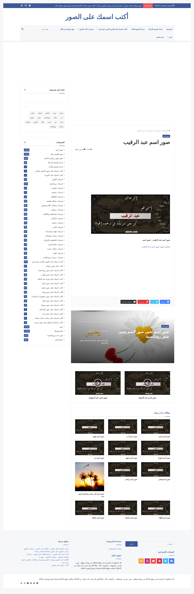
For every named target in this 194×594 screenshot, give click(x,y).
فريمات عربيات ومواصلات (53, 257)
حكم (55, 118)
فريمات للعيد (58, 253)
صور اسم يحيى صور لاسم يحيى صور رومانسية (144, 334)
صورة (32, 118)
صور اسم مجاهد (98, 518)
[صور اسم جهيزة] (155, 448)
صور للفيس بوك (56, 154)
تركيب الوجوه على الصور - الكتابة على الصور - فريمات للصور (46, 549)
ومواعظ (53, 126)
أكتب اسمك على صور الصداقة (51, 309)
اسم (54, 113)
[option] (122, 336)
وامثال (28, 122)
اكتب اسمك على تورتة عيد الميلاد (50, 279)
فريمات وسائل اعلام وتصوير (52, 205)
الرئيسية (169, 29)
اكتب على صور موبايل (54, 266)
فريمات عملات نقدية (55, 249)
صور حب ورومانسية (55, 335)
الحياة (40, 113)
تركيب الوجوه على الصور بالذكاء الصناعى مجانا (52, 551)
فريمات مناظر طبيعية (54, 201)
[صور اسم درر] (89, 448)
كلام (42, 122)
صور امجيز (160, 37)
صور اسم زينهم (131, 458)
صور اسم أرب (131, 436)
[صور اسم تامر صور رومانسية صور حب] (89, 476)
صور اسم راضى (131, 479)
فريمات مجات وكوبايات (54, 236)
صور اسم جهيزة (164, 458)
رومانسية (47, 118)
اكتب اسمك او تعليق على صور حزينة (48, 322)
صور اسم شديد (164, 436)
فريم (49, 122)
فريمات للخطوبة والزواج (53, 240)
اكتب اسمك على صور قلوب (52, 275)
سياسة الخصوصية (115, 549)
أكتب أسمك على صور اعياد (52, 283)
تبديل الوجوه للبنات (138, 29)
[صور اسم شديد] (155, 426)
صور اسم (157, 130)
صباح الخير (59, 340)
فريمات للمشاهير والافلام (53, 214)
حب (62, 118)
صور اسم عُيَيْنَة (164, 518)
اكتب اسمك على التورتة (53, 175)
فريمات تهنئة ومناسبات (54, 231)
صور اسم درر (99, 458)
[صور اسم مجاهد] (89, 508)
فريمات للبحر (58, 227)
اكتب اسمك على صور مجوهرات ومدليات (47, 296)
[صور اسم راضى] (122, 469)
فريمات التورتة (57, 188)
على (61, 122)
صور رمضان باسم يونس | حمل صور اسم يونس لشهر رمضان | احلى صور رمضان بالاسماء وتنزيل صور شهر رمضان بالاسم (97, 5)
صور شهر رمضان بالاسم (53, 158)
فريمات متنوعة (57, 192)
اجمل (61, 113)
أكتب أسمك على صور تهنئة (52, 292)
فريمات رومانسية (56, 183)
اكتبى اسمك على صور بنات (52, 314)
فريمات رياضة (57, 223)
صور (170, 37)
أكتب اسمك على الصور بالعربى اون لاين (113, 29)
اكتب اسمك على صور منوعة (52, 305)
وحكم (61, 126)
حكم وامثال (58, 331)
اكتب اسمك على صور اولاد (52, 301)
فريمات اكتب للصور (86, 29)
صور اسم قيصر (164, 479)
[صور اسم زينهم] (122, 448)
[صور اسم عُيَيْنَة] (155, 508)
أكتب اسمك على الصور (60, 565)
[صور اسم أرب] (122, 426)
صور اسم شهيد (98, 436)
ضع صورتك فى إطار (67, 29)
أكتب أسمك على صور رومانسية (50, 270)
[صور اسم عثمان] (122, 508)
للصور (36, 122)
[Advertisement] (97, 62)
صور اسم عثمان (131, 518)
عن (56, 122)
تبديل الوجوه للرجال (155, 29)
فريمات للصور (57, 179)
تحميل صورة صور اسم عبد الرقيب (156, 246)
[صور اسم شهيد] (89, 426)
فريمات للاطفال (57, 197)
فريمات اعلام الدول (55, 244)
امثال (32, 113)
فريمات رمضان (57, 210)
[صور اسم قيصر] (155, 469)
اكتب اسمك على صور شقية (52, 288)
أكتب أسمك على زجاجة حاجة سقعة (49, 318)
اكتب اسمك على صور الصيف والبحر (49, 171)
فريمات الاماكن (57, 218)
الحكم (47, 113)
